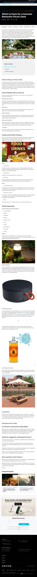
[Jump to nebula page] (24, 570)
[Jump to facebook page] (2, 566)
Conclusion (7, 69)
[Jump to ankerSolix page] (19, 570)
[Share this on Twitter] (11, 19)
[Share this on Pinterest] (14, 19)
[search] (30, 4)
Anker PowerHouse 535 (20, 313)
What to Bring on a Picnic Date (10, 66)
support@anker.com (7, 540)
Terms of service (25, 573)
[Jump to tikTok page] (10, 566)
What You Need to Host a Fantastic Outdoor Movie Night (9, 490)
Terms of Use (23, 526)
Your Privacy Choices (18, 573)
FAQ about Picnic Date (9, 71)
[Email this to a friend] (16, 19)
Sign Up (24, 524)
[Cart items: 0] (32, 4)
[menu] (34, 4)
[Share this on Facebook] (13, 19)
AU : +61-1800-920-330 (24, 540)
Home (3, 11)
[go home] (7, 4)
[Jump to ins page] (8, 566)
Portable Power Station (18, 11)
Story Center (9, 11)
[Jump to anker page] (3, 570)
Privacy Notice (13, 573)
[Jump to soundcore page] (12, 570)
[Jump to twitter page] (4, 566)
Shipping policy (4, 573)
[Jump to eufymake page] (33, 570)
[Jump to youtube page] (6, 566)
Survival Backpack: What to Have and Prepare (26, 489)
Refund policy (8, 573)
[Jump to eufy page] (15, 570)
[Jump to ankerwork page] (28, 570)
